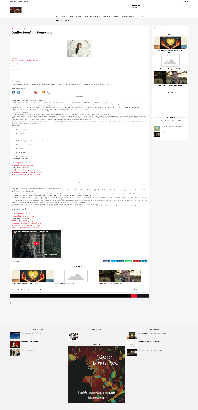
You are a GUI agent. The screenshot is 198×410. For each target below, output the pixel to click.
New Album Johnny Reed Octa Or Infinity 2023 (173, 126)
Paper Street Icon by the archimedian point (110, 283)
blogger (134, 295)
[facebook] (183, 1)
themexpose (17, 407)
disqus (140, 295)
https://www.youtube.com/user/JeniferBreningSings (27, 172)
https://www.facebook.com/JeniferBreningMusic (26, 170)
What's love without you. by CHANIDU (65, 283)
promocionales (19, 28)
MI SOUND (116, 16)
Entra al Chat (58, 20)
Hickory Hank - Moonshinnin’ (29, 341)
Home (11, 1)
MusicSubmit (106, 16)
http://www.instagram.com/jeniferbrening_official (26, 174)
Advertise (26, 1)
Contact (20, 1)
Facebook (64, 16)
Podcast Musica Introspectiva (92, 16)
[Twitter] (18, 93)
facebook (145, 295)
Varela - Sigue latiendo (28, 350)
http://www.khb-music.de (22, 162)
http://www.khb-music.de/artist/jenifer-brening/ (25, 60)
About (15, 1)
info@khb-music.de (21, 164)
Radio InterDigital (69, 20)
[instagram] (187, 1)
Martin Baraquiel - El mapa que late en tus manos (25, 283)
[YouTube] (35, 93)
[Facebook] (13, 93)
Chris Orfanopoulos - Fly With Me (31, 333)
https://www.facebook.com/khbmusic (23, 165)
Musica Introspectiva (75, 16)
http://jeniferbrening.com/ (19, 169)
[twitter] (185, 1)
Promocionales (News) (128, 16)
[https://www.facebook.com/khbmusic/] (48, 93)
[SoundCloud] (43, 93)
